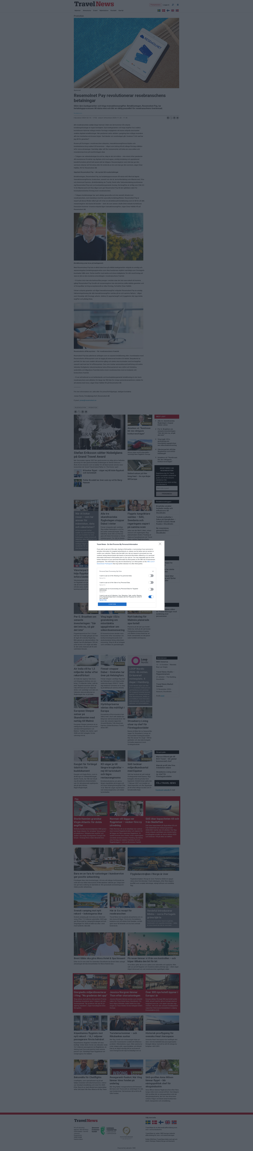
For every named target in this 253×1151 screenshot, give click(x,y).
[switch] (151, 575)
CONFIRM (112, 604)
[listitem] (126, 571)
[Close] (161, 544)
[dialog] (126, 575)
